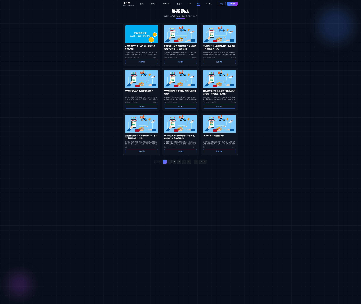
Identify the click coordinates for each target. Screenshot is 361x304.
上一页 (158, 162)
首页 (141, 4)
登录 (221, 4)
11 (196, 162)
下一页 (203, 162)
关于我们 (209, 4)
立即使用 (232, 4)
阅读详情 (142, 62)
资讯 (198, 4)
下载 (189, 4)
